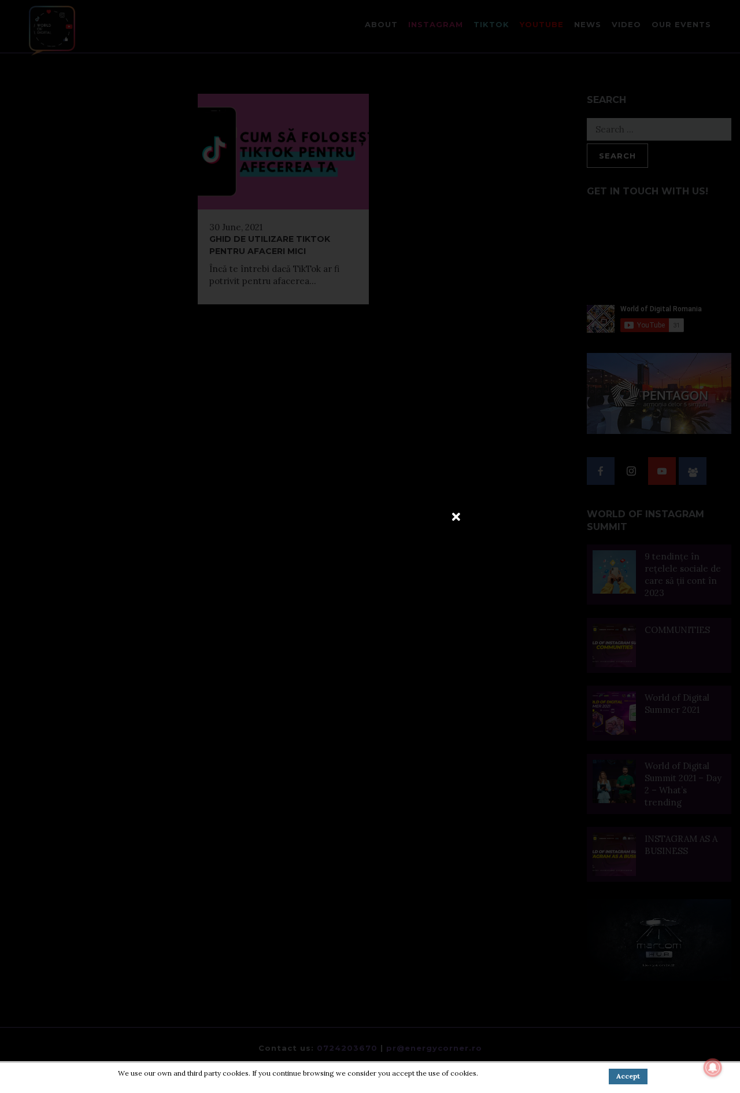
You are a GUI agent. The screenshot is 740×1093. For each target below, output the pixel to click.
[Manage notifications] (713, 1067)
